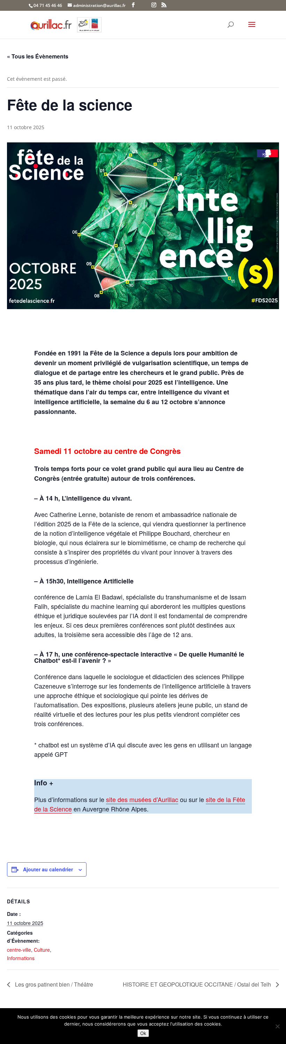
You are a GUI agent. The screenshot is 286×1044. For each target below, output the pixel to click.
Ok (143, 1033)
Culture (42, 949)
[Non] (277, 1026)
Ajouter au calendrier (48, 869)
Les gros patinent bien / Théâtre (53, 984)
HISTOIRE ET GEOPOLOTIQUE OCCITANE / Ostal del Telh (197, 984)
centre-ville (19, 949)
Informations (21, 958)
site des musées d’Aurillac (142, 799)
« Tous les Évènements (37, 56)
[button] (251, 29)
